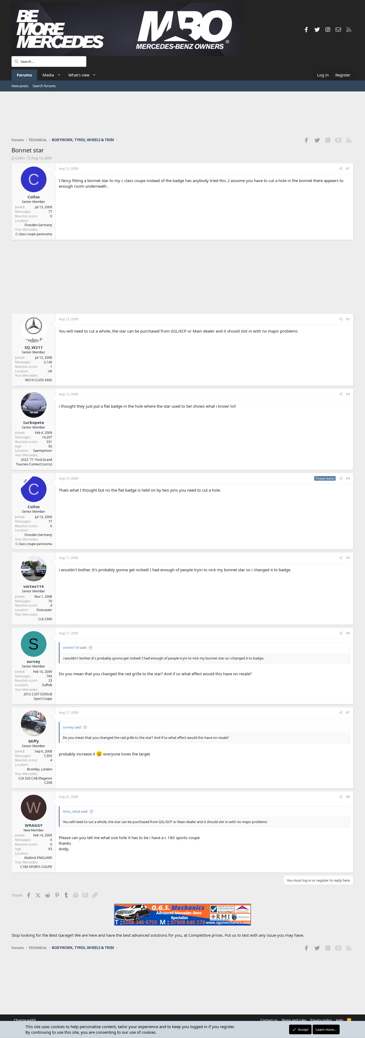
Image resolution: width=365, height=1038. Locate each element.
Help (339, 1020)
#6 (348, 633)
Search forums (44, 85)
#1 (348, 168)
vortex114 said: (75, 647)
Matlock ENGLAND (38, 857)
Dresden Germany (38, 225)
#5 (348, 557)
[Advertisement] (182, 114)
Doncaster (44, 610)
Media (48, 75)
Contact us (268, 1020)
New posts (19, 85)
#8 (348, 796)
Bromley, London (39, 769)
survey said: (72, 727)
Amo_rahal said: (75, 811)
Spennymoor (42, 450)
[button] (59, 75)
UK (50, 371)
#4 (348, 478)
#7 (348, 712)
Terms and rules (293, 1020)
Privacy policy (321, 1020)
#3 (348, 394)
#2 (348, 319)
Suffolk (47, 685)
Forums (24, 75)
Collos (20, 158)
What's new (79, 75)
